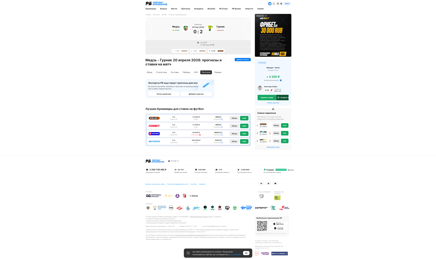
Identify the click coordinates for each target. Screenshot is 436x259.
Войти (287, 3)
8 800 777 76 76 (191, 226)
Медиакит (202, 184)
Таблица (186, 72)
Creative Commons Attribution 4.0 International (191, 235)
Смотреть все (273, 147)
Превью (217, 72)
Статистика (161, 72)
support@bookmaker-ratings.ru (217, 226)
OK (246, 253)
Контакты (194, 184)
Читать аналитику (163, 94)
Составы (175, 72)
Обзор (149, 72)
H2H (196, 72)
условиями (236, 254)
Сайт (244, 118)
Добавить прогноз (243, 59)
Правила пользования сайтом (155, 184)
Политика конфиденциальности (177, 184)
